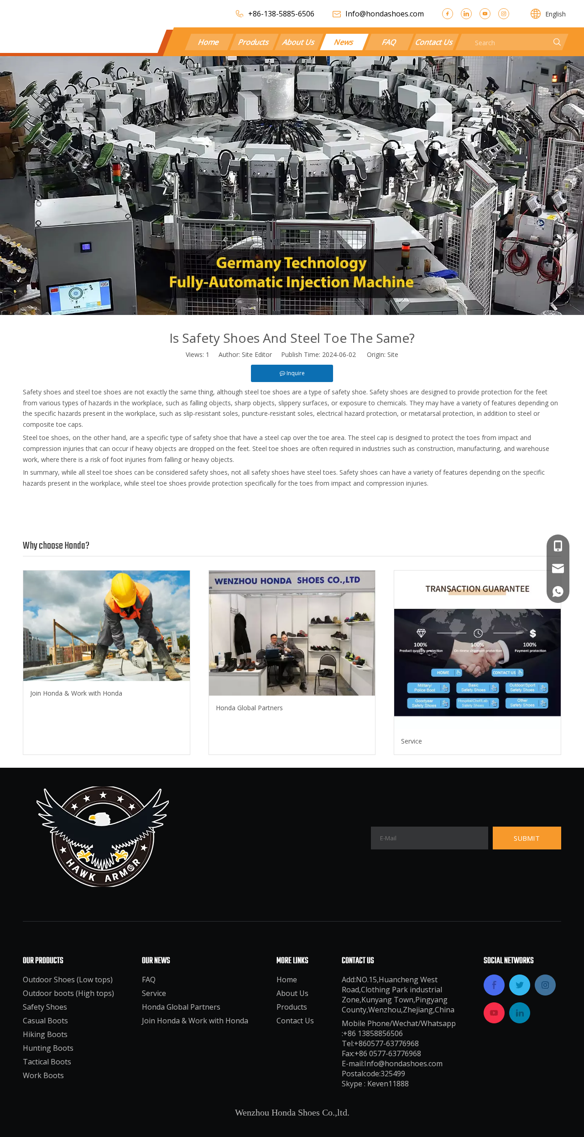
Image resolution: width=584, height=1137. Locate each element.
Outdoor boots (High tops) (68, 993)
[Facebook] (447, 13)
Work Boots (43, 1075)
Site (392, 354)
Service (411, 741)
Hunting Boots (48, 1048)
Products (254, 42)
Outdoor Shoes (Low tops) (68, 980)
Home (209, 42)
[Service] (477, 650)
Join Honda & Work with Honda (76, 693)
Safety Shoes (45, 1007)
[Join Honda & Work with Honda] (106, 626)
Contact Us (434, 42)
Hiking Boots (45, 1034)
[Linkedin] (466, 13)
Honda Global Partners (249, 707)
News (344, 42)
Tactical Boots (47, 1062)
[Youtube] (485, 13)
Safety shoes (42, 392)
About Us (299, 42)
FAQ (389, 42)
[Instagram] (503, 13)
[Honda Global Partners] (292, 633)
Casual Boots (45, 1021)
